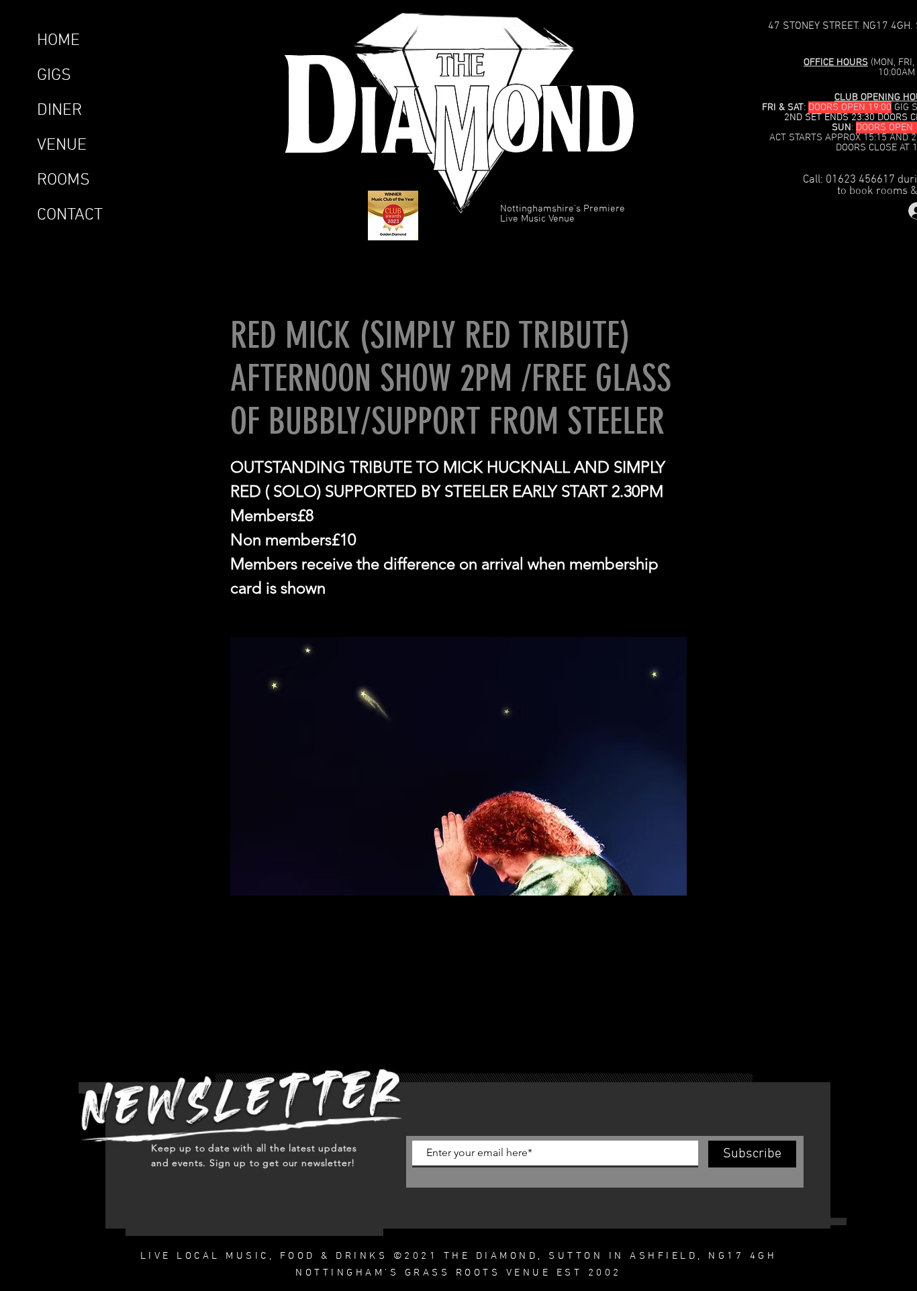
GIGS (54, 76)
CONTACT (70, 215)
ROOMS (63, 181)
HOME (58, 41)
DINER (59, 111)
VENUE (62, 146)
